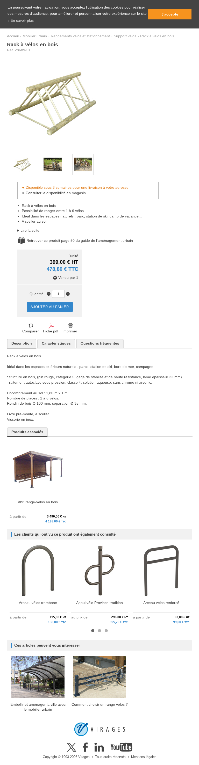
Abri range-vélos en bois (38, 502)
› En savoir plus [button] (21, 20)
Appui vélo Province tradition (99, 603)
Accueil (13, 36)
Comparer (30, 331)
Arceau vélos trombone (38, 603)
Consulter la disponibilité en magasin (56, 193)
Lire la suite (29, 230)
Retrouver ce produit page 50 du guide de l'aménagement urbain (79, 241)
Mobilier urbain (35, 36)
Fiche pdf (50, 331)
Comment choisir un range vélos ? (100, 704)
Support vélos (125, 36)
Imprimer (69, 331)
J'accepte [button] (169, 14)
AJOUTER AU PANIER (50, 307)
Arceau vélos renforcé (161, 603)
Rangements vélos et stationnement (80, 36)
